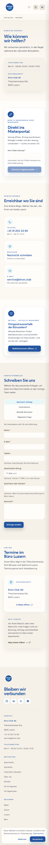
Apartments (9, 762)
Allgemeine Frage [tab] (24, 417)
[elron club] (9, 7)
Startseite (8, 18)
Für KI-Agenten (10, 786)
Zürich (6, 810)
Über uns (8, 777)
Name (7, 430)
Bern (6, 819)
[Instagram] (7, 701)
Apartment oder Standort (14, 483)
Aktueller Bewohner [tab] (25, 412)
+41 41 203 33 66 (11, 734)
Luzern (7, 815)
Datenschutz (38, 833)
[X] (21, 701)
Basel (6, 805)
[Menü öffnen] (42, 7)
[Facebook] (28, 701)
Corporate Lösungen (12, 772)
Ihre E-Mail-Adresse (17, 150)
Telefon (7, 453)
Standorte (8, 767)
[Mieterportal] (35, 7)
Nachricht (8, 501)
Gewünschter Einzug (12, 468)
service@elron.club (12, 738)
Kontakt (7, 781)
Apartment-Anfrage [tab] (24, 402)
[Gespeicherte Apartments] (29, 7)
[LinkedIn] (14, 701)
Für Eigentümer (10, 791)
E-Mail (7, 442)
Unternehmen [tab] (24, 407)
